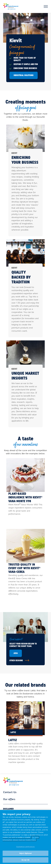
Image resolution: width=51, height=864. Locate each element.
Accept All (25, 860)
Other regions (16, 660)
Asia (16, 653)
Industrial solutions (23, 75)
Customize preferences (25, 847)
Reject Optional (25, 853)
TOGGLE (46, 6)
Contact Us (9, 792)
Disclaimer (8, 809)
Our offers (9, 799)
